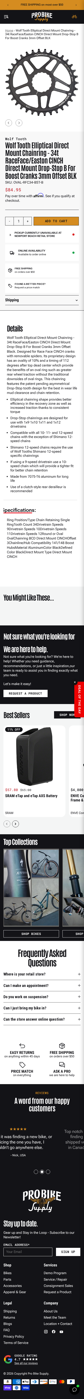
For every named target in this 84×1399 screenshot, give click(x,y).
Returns (9, 1317)
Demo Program (55, 1273)
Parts (7, 1279)
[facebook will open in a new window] (53, 1331)
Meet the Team (55, 1317)
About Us (51, 1311)
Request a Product (57, 1292)
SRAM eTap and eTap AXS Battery (31, 796)
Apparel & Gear (14, 1292)
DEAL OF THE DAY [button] (79, 699)
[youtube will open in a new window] (61, 1331)
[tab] (36, 1172)
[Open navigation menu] (6, 16)
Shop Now (67, 715)
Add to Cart (56, 221)
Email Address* (16, 1245)
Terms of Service (15, 1343)
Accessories (12, 1286)
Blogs (7, 1324)
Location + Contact (58, 1324)
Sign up (68, 1252)
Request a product (25, 693)
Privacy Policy (13, 1336)
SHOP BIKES (31, 934)
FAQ (6, 1330)
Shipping (10, 1311)
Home (9, 30)
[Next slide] (19, 122)
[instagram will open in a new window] (46, 1331)
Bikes (7, 1273)
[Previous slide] (8, 122)
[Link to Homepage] (42, 17)
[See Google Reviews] (42, 1359)
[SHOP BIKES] (31, 888)
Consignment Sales (58, 1286)
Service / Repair (55, 1279)
